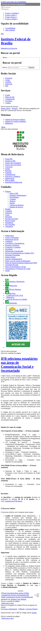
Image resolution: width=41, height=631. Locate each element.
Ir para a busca (11, 17)
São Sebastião (10, 224)
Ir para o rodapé (11, 19)
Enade (7, 271)
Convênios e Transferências (14, 243)
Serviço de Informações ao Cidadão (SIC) (19, 253)
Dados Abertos (10, 257)
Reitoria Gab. (15, 599)
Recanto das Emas (11, 219)
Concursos (9, 167)
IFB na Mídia (10, 180)
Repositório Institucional (13, 182)
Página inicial (5, 108)
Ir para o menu (11, 15)
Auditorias (8, 241)
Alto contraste (10, 30)
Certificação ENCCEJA (14, 295)
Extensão (8, 172)
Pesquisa (8, 171)
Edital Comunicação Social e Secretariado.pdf (17, 597)
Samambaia (9, 223)
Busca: (5, 67)
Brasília (7, 209)
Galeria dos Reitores (17, 205)
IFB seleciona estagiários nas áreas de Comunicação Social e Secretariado (19, 364)
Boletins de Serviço (16, 207)
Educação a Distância (12, 176)
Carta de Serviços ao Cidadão (16, 299)
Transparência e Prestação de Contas (17, 269)
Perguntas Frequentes (12, 255)
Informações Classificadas (14, 251)
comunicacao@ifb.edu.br (13, 501)
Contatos (13, 199)
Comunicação (10, 99)
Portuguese (5, 9)
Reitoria (14, 108)
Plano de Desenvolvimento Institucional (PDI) (21, 263)
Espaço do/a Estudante (13, 163)
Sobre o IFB (14, 193)
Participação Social (11, 239)
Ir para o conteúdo (12, 13)
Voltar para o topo (7, 603)
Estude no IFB (10, 161)
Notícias (12, 201)
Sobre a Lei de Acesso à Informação (17, 261)
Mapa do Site (9, 97)
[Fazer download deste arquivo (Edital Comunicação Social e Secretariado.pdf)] (17, 595)
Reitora (12, 203)
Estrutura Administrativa (18, 195)
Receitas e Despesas (12, 245)
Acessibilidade (10, 28)
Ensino (7, 169)
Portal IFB (8, 159)
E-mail (7, 95)
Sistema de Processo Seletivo (15, 119)
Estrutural (8, 213)
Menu (3, 127)
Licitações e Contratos (13, 247)
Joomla (34, 613)
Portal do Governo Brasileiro (14, 4)
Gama (7, 215)
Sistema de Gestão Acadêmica (15, 121)
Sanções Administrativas (13, 259)
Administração (10, 174)
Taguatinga (9, 226)
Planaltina (8, 217)
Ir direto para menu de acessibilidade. (13, 2)
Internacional (9, 178)
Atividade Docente (11, 265)
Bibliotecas (9, 123)
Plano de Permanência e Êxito (15, 267)
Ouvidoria (8, 101)
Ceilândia (8, 211)
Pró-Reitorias (14, 197)
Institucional (9, 235)
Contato (8, 103)
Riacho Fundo (10, 221)
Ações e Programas (12, 237)
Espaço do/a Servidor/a (13, 165)
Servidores (9, 249)
